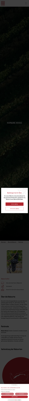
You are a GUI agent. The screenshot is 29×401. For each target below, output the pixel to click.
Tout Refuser (7, 393)
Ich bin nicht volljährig (14, 208)
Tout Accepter (21, 393)
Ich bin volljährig (14, 204)
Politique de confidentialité (5, 391)
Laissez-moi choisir (15, 396)
